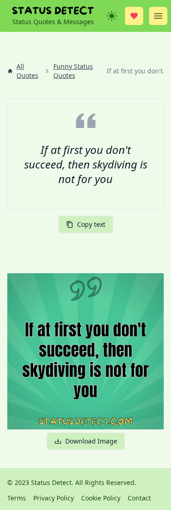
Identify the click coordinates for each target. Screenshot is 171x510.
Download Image (91, 441)
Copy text (91, 224)
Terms (16, 498)
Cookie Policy (100, 498)
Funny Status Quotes (73, 71)
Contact (139, 498)
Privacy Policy (53, 498)
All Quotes (27, 71)
